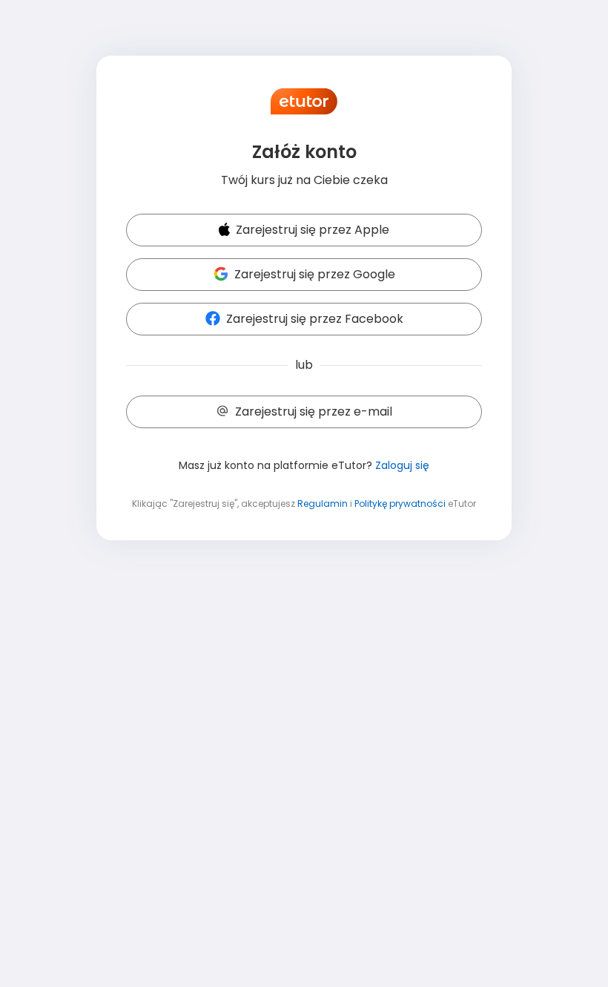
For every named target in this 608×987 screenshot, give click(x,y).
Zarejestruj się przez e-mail (313, 411)
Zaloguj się (402, 465)
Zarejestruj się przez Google (314, 274)
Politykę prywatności (400, 503)
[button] (304, 230)
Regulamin (322, 503)
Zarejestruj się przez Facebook (314, 318)
